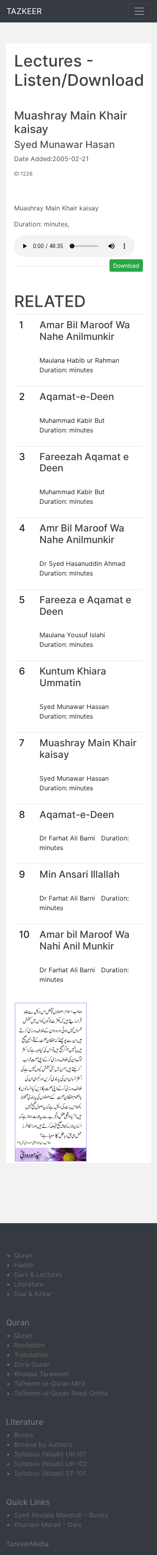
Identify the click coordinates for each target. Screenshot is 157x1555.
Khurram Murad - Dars (48, 1525)
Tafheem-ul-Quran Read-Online (61, 1393)
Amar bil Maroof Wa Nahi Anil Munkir (84, 940)
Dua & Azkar (33, 1294)
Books (23, 1435)
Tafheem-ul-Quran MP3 (49, 1383)
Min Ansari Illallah (79, 874)
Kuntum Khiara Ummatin (72, 677)
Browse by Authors (43, 1444)
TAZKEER (24, 11)
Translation (31, 1355)
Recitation (29, 1345)
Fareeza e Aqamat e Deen (85, 605)
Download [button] (126, 265)
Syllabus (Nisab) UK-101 (50, 1454)
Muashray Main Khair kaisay (87, 748)
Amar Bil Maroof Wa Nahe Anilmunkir (84, 330)
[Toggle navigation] (139, 11)
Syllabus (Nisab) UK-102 (50, 1464)
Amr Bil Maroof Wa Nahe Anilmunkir (81, 533)
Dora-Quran (32, 1364)
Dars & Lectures (38, 1274)
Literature (28, 1284)
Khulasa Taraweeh (41, 1374)
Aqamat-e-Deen (76, 396)
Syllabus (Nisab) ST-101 (50, 1473)
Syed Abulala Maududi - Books (61, 1515)
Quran (23, 1255)
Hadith (24, 1265)
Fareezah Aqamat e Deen (84, 462)
